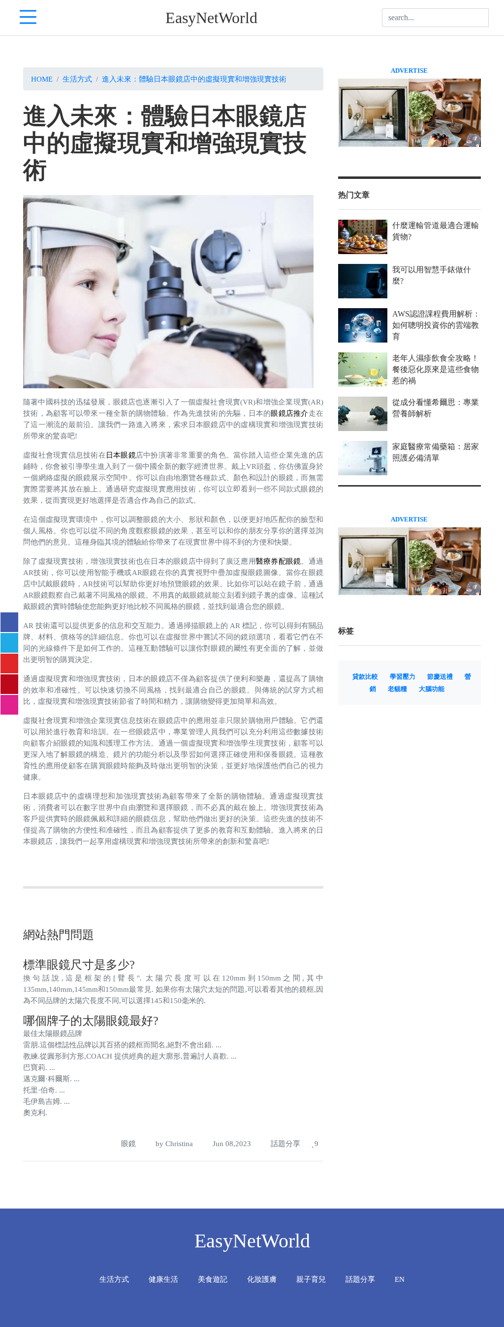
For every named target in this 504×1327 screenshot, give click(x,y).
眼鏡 (128, 1143)
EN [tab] (400, 1279)
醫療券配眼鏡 (278, 561)
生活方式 (77, 79)
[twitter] (9, 643)
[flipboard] (9, 663)
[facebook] (9, 622)
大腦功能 (431, 689)
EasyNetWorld (211, 18)
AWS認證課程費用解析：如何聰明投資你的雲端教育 (436, 325)
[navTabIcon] (28, 17)
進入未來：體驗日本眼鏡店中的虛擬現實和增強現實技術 (194, 79)
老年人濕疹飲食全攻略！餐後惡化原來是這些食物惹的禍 (435, 369)
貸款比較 (365, 676)
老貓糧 (397, 689)
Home (42, 79)
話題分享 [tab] (360, 1279)
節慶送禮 (440, 676)
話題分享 (284, 1143)
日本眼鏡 (121, 455)
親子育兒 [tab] (311, 1279)
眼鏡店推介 (289, 413)
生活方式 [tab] (114, 1279)
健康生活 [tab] (163, 1279)
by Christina (173, 1143)
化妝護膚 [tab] (262, 1279)
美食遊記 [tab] (212, 1279)
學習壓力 (402, 676)
